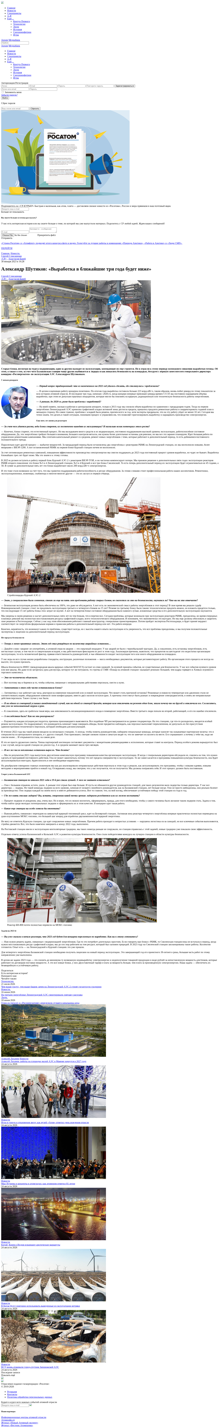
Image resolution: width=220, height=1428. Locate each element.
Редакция (12, 1391)
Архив (4, 40)
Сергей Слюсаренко (11, 256)
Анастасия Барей (17, 258)
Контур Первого (21, 21)
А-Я (9, 16)
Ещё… (10, 18)
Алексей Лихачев (10, 1058)
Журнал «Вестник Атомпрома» (17, 1425)
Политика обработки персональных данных (29, 1397)
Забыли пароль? (9, 95)
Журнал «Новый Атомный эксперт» (19, 1422)
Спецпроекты (14, 13)
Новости (11, 10)
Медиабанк (14, 40)
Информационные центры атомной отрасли (23, 1417)
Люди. (4, 997)
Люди (16, 26)
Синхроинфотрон (22, 32)
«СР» (4, 258)
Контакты (12, 1394)
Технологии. (7, 981)
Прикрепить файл (46, 235)
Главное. (5, 253)
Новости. (15, 253)
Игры (16, 35)
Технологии (19, 24)
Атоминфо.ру (8, 1420)
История (17, 29)
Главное (11, 8)
